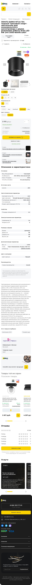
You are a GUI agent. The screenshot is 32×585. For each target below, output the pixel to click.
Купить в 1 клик (15, 141)
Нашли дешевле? (7, 124)
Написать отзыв (16, 448)
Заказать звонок (16, 512)
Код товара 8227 (9, 36)
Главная (3, 19)
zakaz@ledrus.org (8, 516)
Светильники (25, 19)
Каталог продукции (13, 19)
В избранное (26, 44)
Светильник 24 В (6, 332)
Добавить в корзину (15, 137)
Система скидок (16, 143)
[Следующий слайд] (27, 64)
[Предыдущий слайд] (4, 64)
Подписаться (24, 569)
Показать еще (26, 332)
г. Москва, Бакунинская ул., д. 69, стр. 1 (15, 519)
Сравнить (6, 44)
